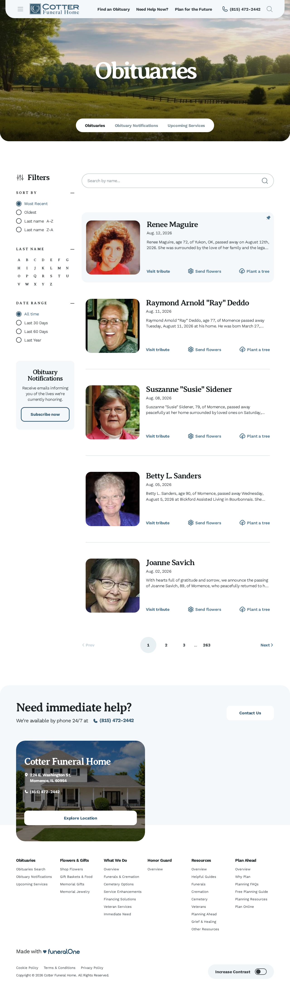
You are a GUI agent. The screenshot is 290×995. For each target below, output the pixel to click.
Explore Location (80, 818)
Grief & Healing (203, 922)
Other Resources (205, 929)
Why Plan (242, 877)
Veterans (198, 907)
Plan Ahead (245, 860)
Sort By (26, 193)
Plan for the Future (193, 9)
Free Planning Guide (251, 892)
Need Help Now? (152, 9)
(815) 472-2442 (116, 720)
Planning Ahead (204, 914)
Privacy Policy (92, 968)
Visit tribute (158, 271)
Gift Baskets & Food (76, 877)
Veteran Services (118, 907)
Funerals (198, 884)
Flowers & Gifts (74, 860)
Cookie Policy (27, 968)
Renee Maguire (172, 224)
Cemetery (199, 899)
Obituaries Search (30, 869)
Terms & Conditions (59, 968)
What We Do (115, 860)
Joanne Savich (170, 562)
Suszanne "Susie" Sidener (189, 389)
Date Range (31, 303)
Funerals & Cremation (121, 877)
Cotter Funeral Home (67, 761)
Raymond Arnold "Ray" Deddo (197, 302)
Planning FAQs (247, 884)
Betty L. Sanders (173, 475)
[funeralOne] (64, 951)
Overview (111, 869)
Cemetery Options (119, 884)
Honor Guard (159, 860)
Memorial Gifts (72, 884)
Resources (201, 860)
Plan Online (244, 907)
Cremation (199, 892)
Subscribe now (45, 414)
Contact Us (250, 712)
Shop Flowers (71, 869)
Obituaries (26, 860)
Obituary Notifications (34, 877)
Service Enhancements (123, 892)
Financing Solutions (120, 899)
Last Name (30, 249)
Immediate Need (117, 914)
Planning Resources (251, 899)
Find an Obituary (113, 9)
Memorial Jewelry (75, 892)
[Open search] (269, 9)
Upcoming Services (32, 884)
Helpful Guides (203, 877)
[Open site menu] (20, 9)
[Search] (264, 180)
